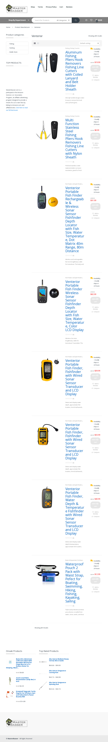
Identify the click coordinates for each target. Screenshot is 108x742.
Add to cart (94, 68)
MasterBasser (13, 739)
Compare (96, 80)
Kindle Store (13, 52)
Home (8, 27)
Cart (61, 7)
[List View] (35, 43)
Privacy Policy (51, 7)
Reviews (69, 7)
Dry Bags (80, 560)
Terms (40, 7)
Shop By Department (17, 20)
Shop (33, 7)
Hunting (12, 48)
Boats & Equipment (71, 560)
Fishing (67, 48)
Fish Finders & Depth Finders (73, 184)
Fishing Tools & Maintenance (72, 49)
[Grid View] (38, 43)
